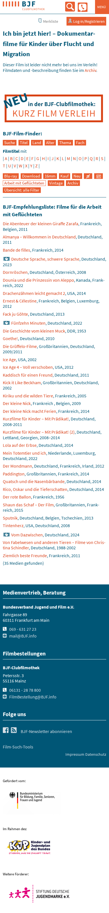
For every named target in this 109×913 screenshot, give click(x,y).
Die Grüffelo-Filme (20, 346)
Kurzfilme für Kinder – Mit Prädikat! (36, 419)
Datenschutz (95, 754)
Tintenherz (13, 525)
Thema (65, 142)
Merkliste (50, 21)
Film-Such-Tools (18, 747)
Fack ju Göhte (15, 314)
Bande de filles (16, 250)
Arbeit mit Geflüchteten (24, 183)
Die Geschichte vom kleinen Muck (34, 331)
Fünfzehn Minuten (28, 323)
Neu (77, 176)
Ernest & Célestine (20, 301)
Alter (50, 142)
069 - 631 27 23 (22, 629)
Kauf (64, 176)
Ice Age (9, 359)
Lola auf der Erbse (20, 445)
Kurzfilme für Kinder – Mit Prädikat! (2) (39, 432)
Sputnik (10, 518)
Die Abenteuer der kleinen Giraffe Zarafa (40, 223)
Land (36, 142)
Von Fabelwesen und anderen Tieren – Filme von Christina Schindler (54, 544)
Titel (24, 142)
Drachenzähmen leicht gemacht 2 (34, 293)
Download (31, 176)
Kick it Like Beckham (22, 382)
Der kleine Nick (17, 403)
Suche (9, 142)
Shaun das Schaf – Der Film (28, 504)
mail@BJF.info (23, 636)
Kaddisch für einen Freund (28, 375)
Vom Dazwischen (27, 535)
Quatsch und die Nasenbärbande (34, 481)
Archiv (90, 70)
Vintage (56, 183)
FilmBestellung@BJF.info (32, 697)
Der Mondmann (17, 466)
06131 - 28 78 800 (25, 690)
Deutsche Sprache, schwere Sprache (45, 259)
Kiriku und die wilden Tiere (28, 396)
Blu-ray (10, 176)
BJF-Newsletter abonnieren (46, 731)
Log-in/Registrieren (88, 21)
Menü (101, 7)
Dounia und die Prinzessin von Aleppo (38, 280)
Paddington (14, 474)
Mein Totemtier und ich (24, 453)
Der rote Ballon (17, 497)
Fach (80, 142)
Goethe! (10, 338)
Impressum (74, 754)
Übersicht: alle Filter (21, 190)
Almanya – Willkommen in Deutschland (39, 237)
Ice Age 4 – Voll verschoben (28, 367)
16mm (50, 176)
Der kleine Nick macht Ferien (29, 411)
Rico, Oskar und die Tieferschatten (35, 489)
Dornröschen (15, 272)
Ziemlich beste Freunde (25, 555)
